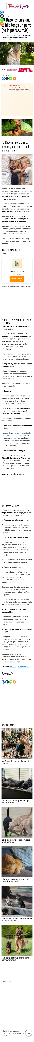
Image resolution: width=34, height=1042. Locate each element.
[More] (14, 78)
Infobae (13, 667)
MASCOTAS (5, 16)
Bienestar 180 (23, 667)
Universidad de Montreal (16, 436)
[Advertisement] (20, 102)
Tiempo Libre (6, 35)
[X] (7, 78)
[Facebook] (3, 78)
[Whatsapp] (10, 78)
